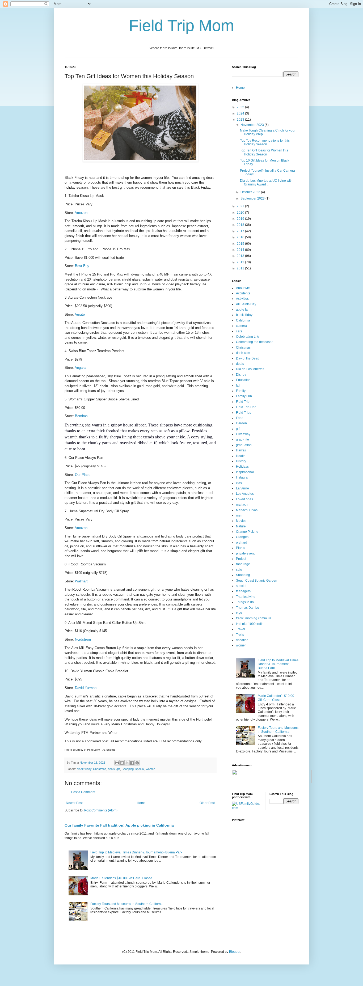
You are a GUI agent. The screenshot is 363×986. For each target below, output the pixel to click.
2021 (241, 206)
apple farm (243, 309)
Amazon (81, 213)
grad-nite (242, 439)
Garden (241, 423)
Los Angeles (245, 494)
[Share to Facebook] (132, 762)
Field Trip (243, 402)
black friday (84, 769)
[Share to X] (127, 762)
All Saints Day (246, 304)
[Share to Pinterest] (137, 762)
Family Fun (244, 396)
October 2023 (250, 192)
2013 (241, 256)
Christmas (99, 769)
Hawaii (241, 450)
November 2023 (252, 125)
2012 (241, 262)
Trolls (240, 635)
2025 (241, 107)
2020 (241, 212)
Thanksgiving (245, 597)
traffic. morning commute (253, 618)
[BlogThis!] (122, 762)
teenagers (243, 591)
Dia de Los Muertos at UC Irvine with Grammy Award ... (266, 182)
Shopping (128, 769)
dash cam (243, 353)
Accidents (243, 293)
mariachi (242, 504)
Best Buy (82, 266)
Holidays (242, 466)
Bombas (81, 416)
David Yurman (85, 688)
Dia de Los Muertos (250, 369)
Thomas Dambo (247, 608)
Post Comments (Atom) (100, 810)
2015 (241, 244)
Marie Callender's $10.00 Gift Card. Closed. (121, 878)
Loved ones (244, 499)
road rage (243, 564)
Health (241, 456)
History (241, 461)
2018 (241, 225)
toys (239, 613)
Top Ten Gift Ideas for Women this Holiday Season (264, 152)
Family (241, 391)
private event (245, 553)
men (239, 515)
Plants (240, 548)
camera (241, 326)
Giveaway (243, 434)
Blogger (234, 952)
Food (239, 418)
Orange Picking (247, 532)
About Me (243, 288)
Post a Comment (83, 792)
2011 (241, 268)
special (139, 769)
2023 (241, 119)
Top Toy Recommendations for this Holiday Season (265, 142)
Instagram (243, 477)
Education (243, 380)
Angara (80, 368)
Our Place (82, 475)
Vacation (242, 640)
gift (118, 769)
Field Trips (243, 412)
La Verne (242, 488)
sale (239, 570)
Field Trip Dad (246, 407)
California (243, 320)
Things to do (245, 602)
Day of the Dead (247, 358)
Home (141, 803)
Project (241, 559)
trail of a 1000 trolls (249, 624)
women (150, 769)
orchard (241, 542)
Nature (241, 526)
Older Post (207, 803)
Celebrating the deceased (254, 342)
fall (238, 385)
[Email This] (117, 762)
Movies (241, 521)
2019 (241, 219)
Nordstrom (83, 639)
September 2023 (252, 198)
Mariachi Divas (247, 510)
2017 (241, 231)
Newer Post (74, 803)
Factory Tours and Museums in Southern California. (127, 904)
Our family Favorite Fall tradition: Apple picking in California (119, 825)
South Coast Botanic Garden (256, 580)
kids (239, 483)
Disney (241, 374)
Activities (242, 299)
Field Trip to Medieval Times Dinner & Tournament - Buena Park (136, 852)
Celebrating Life (247, 336)
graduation (244, 445)
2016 (241, 237)
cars (239, 331)
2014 (241, 250)
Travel (240, 629)
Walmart (81, 581)
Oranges (242, 537)
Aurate (80, 314)
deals (111, 769)
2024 (241, 113)
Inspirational (245, 472)
